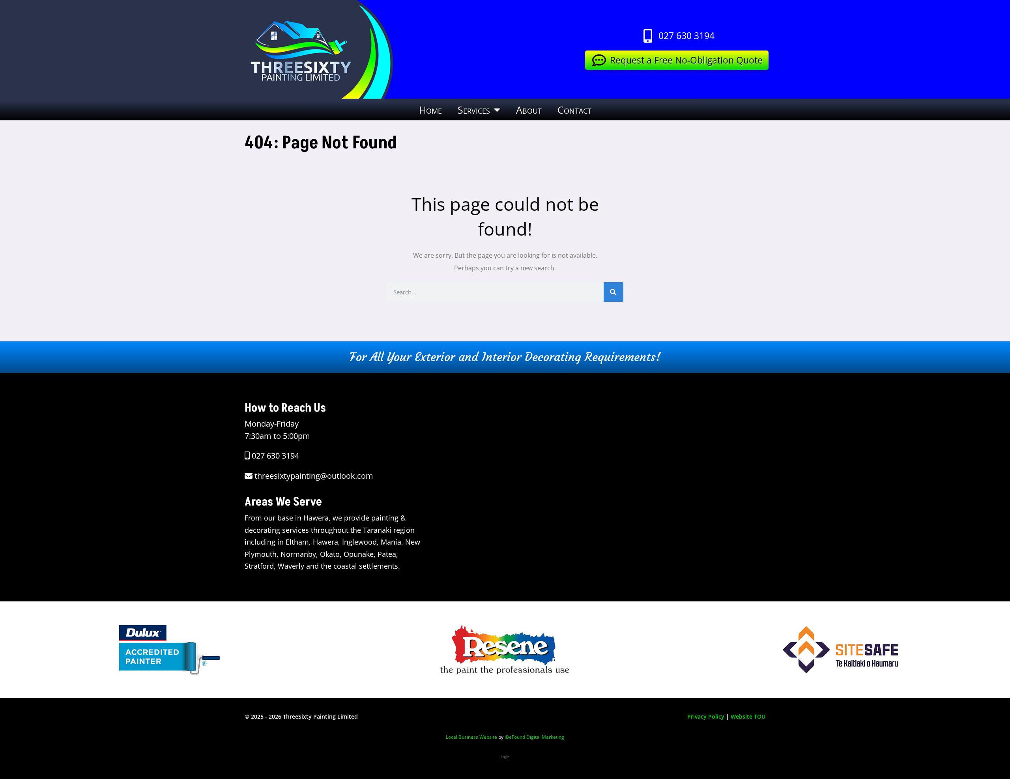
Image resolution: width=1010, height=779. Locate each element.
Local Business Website (471, 737)
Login (505, 756)
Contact (574, 109)
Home (430, 109)
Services (474, 109)
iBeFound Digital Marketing (534, 737)
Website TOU (748, 716)
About (529, 109)
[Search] (613, 292)
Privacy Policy (705, 716)
